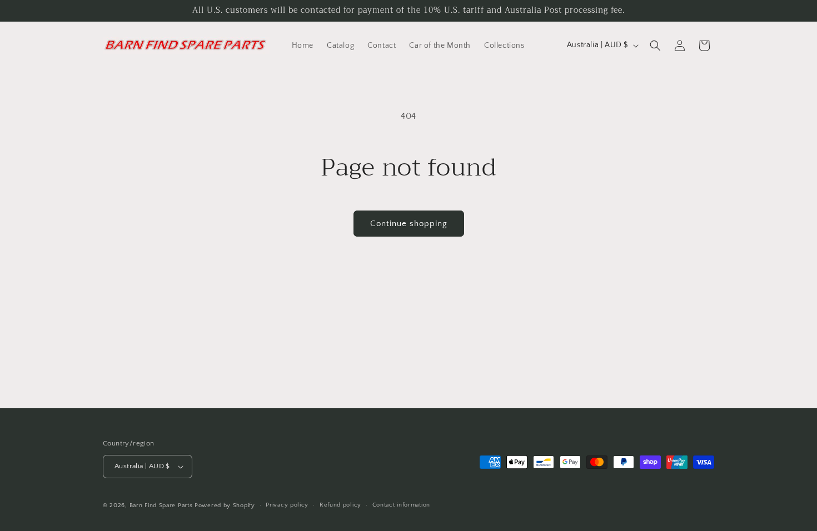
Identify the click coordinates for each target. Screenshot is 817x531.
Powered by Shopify (225, 505)
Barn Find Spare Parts (161, 505)
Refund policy (340, 505)
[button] (655, 45)
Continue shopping (408, 223)
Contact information (401, 505)
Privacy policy (287, 505)
